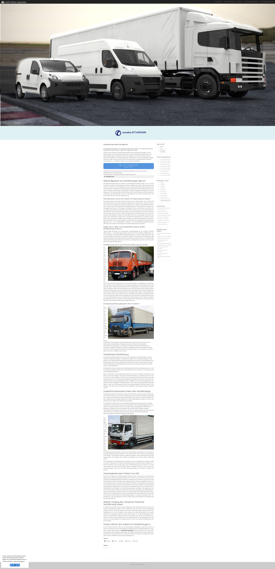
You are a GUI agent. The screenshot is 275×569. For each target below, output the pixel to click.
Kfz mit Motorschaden (165, 175)
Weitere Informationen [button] (19, 561)
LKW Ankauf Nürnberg (165, 168)
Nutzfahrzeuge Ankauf (267, 1)
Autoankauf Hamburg (165, 164)
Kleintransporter (164, 197)
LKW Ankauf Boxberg (162, 222)
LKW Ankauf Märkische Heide (164, 215)
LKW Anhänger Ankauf (165, 161)
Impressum (138, 564)
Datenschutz (132, 564)
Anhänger (162, 184)
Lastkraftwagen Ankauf (251, 1)
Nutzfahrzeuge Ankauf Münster (164, 245)
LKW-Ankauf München (165, 159)
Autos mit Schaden (229, 1)
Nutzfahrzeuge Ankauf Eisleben (164, 236)
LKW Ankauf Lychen (161, 209)
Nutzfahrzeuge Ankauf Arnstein (164, 243)
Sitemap (143, 564)
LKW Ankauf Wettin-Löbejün (163, 208)
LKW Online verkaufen (15, 2)
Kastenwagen (163, 191)
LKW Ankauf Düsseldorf (165, 166)
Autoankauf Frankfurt (165, 170)
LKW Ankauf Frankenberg (163, 217)
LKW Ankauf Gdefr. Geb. (162, 211)
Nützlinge (162, 182)
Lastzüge (162, 186)
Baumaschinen (163, 195)
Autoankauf (218, 1)
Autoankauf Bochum (165, 173)
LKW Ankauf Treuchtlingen (163, 220)
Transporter (163, 188)
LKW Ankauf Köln (164, 171)
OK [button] (15, 565)
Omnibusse (163, 190)
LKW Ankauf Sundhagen (162, 213)
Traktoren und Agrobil (165, 198)
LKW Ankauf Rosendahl (162, 218)
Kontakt (240, 1)
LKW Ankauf (161, 206)
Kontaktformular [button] (110, 176)
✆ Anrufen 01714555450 (134, 132)
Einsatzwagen (163, 193)
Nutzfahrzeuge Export (165, 162)
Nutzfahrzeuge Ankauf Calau (163, 238)
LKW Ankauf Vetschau (162, 224)
